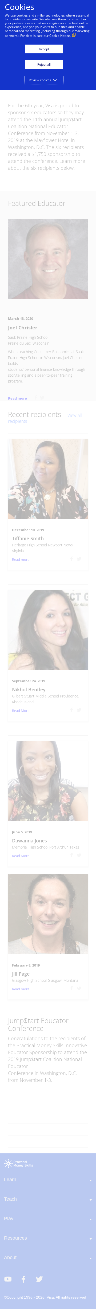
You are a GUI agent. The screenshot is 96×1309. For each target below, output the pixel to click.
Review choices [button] (40, 80)
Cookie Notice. (60, 35)
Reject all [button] (44, 64)
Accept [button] (44, 49)
